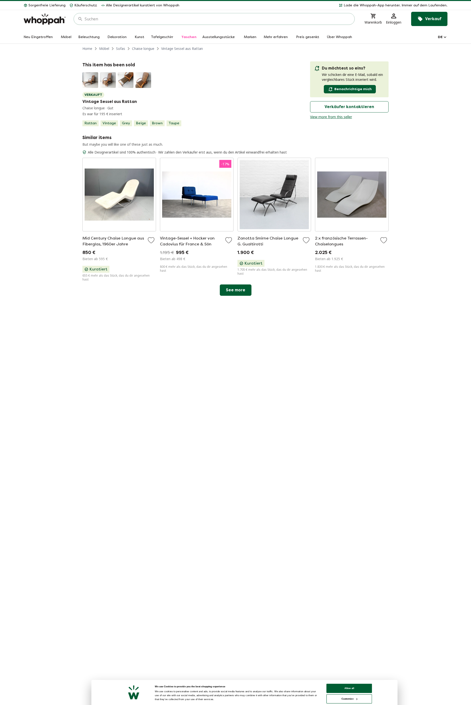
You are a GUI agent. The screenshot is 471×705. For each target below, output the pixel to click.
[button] (315, 5)
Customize (347, 698)
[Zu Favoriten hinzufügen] (151, 240)
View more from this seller (331, 116)
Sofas (120, 48)
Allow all (349, 688)
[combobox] (218, 19)
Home (87, 48)
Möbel (104, 48)
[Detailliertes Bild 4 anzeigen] (143, 80)
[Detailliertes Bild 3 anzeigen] (125, 80)
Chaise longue (143, 48)
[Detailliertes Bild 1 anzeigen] (90, 80)
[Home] (45, 19)
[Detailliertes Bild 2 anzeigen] (108, 80)
